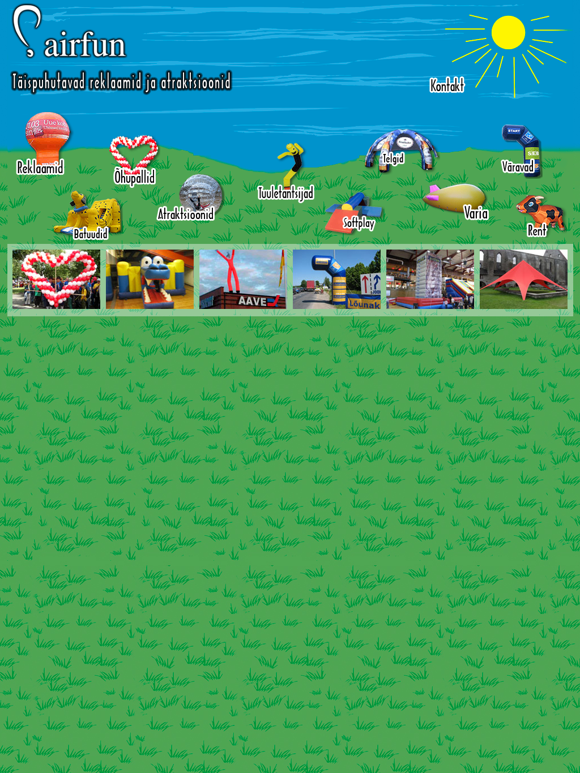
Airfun (121, 49)
